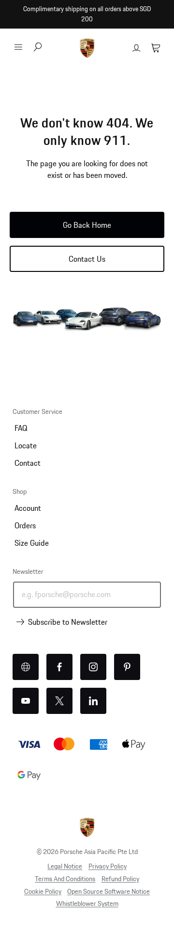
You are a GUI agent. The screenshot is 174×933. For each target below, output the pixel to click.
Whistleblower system (87, 903)
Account (27, 508)
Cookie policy (42, 891)
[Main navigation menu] (18, 47)
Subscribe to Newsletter (67, 622)
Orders (25, 525)
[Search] (37, 47)
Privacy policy (107, 866)
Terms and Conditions (65, 878)
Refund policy (120, 878)
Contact (27, 463)
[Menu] (18, 47)
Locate (25, 445)
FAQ (20, 428)
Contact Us (87, 259)
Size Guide (31, 543)
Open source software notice (108, 891)
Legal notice (64, 866)
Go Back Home (87, 225)
